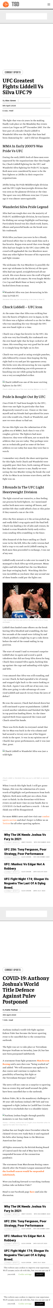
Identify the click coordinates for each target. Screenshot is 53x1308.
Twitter (6, 823)
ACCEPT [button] (39, 1304)
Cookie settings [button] (25, 1303)
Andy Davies (26, 842)
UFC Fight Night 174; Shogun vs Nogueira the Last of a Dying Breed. (26, 883)
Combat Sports (13, 72)
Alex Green (10, 100)
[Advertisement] (26, 16)
